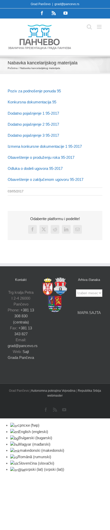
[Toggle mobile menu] (99, 27)
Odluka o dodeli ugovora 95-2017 (35, 168)
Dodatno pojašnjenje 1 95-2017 (33, 113)
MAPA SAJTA (89, 312)
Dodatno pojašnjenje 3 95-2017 (33, 135)
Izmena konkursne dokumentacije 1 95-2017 (45, 146)
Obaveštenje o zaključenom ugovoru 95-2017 (45, 179)
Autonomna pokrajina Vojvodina (53, 390)
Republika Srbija (89, 390)
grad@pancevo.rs (66, 4)
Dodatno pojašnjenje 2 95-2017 (33, 124)
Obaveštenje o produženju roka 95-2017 (41, 157)
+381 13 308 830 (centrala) (23, 316)
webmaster (55, 395)
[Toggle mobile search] (89, 27)
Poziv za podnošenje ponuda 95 (34, 91)
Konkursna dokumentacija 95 (32, 102)
